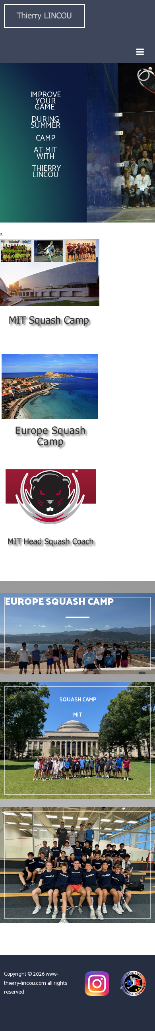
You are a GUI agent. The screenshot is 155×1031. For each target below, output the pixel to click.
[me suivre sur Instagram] (96, 983)
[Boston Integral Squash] (133, 983)
